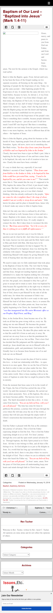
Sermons (21, 486)
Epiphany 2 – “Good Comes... (43, 510)
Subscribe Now (26, 608)
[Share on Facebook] (6, 27)
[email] (46, 27)
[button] (26, 595)
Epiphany (13, 486)
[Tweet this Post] (12, 27)
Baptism (6, 486)
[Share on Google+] (19, 27)
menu (49, 3)
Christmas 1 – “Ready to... (10, 510)
